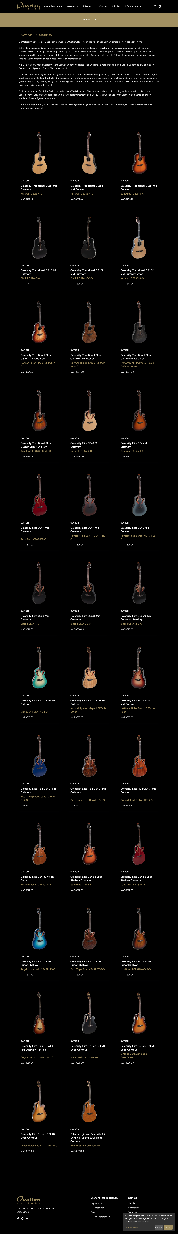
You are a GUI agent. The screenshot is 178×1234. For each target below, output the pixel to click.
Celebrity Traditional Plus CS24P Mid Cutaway (85, 356)
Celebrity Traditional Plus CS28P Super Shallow (36, 444)
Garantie (132, 1212)
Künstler (103, 6)
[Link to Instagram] (22, 1218)
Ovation (25, 181)
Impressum (96, 1203)
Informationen (132, 6)
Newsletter (133, 1207)
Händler (116, 6)
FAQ (93, 1212)
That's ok (168, 1227)
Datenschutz (97, 1207)
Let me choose (131, 1227)
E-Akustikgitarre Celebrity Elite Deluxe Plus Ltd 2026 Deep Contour (88, 1137)
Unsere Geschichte (52, 6)
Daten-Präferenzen (100, 1216)
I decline (158, 1227)
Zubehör (87, 6)
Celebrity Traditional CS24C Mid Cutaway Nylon (137, 272)
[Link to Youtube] (27, 1218)
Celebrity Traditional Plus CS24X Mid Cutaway (36, 356)
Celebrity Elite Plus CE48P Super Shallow (36, 963)
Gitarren (71, 6)
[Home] (28, 6)
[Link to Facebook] (18, 1218)
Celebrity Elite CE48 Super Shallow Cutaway (86, 878)
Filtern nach (86, 19)
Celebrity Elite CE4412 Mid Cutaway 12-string (136, 617)
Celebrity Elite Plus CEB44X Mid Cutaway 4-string (37, 1047)
